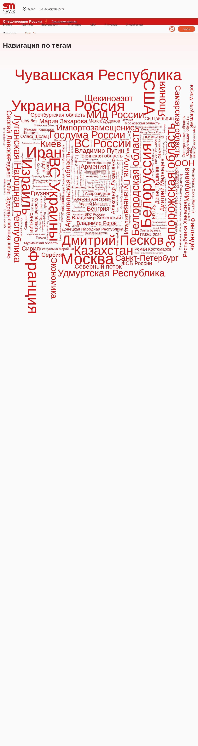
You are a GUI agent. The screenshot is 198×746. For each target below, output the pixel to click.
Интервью (111, 24)
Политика (27, 24)
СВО (93, 24)
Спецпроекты (134, 24)
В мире (7, 24)
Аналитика (74, 24)
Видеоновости (50, 24)
